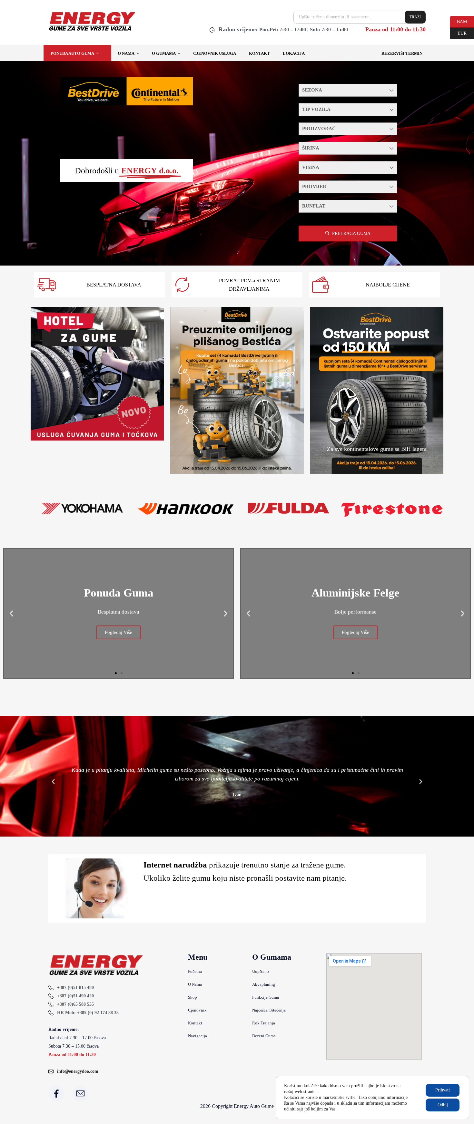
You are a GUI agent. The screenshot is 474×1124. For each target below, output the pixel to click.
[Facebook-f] (56, 1093)
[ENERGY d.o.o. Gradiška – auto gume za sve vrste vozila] (91, 30)
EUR (458, 33)
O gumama (164, 53)
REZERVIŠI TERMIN (401, 53)
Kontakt (259, 53)
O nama (126, 53)
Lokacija (294, 53)
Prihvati (442, 1090)
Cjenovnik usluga (214, 53)
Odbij (443, 1104)
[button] (11, 613)
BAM (458, 21)
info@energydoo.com (77, 1071)
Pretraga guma (351, 233)
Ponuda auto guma (72, 53)
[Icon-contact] (80, 1093)
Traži (415, 17)
